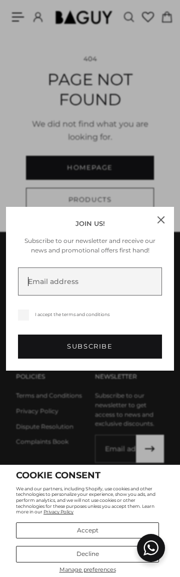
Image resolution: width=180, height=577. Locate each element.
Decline (87, 553)
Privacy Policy (59, 511)
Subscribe (89, 346)
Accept (87, 530)
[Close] (161, 220)
